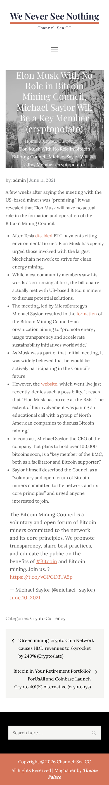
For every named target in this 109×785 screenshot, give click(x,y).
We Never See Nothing (54, 16)
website (49, 384)
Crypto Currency (47, 618)
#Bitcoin (46, 561)
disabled (44, 235)
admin (19, 180)
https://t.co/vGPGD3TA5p (41, 577)
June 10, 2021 (25, 597)
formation (87, 313)
